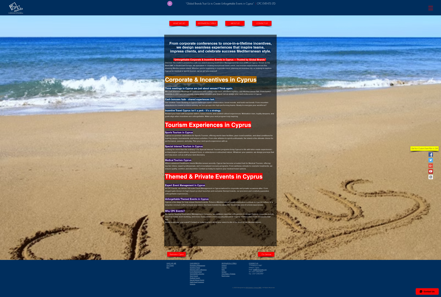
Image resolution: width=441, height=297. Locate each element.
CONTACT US (253, 263)
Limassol (224, 265)
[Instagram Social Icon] (430, 177)
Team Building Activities (197, 274)
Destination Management (197, 265)
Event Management (196, 272)
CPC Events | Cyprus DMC (253, 287)
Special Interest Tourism (197, 280)
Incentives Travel (195, 267)
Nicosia (224, 267)
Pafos (223, 270)
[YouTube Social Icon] (430, 171)
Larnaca (224, 272)
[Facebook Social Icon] (430, 154)
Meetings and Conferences (198, 270)
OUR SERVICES (194, 263)
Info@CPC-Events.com (260, 270)
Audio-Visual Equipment (197, 282)
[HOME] (170, 3)
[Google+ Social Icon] (430, 165)
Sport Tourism (194, 276)
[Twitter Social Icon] (430, 160)
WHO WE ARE (171, 263)
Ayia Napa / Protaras (228, 274)
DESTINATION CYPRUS (229, 263)
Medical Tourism (195, 278)
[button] (430, 8)
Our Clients (170, 265)
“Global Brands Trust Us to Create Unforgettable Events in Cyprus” (220, 3)
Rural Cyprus (225, 276)
